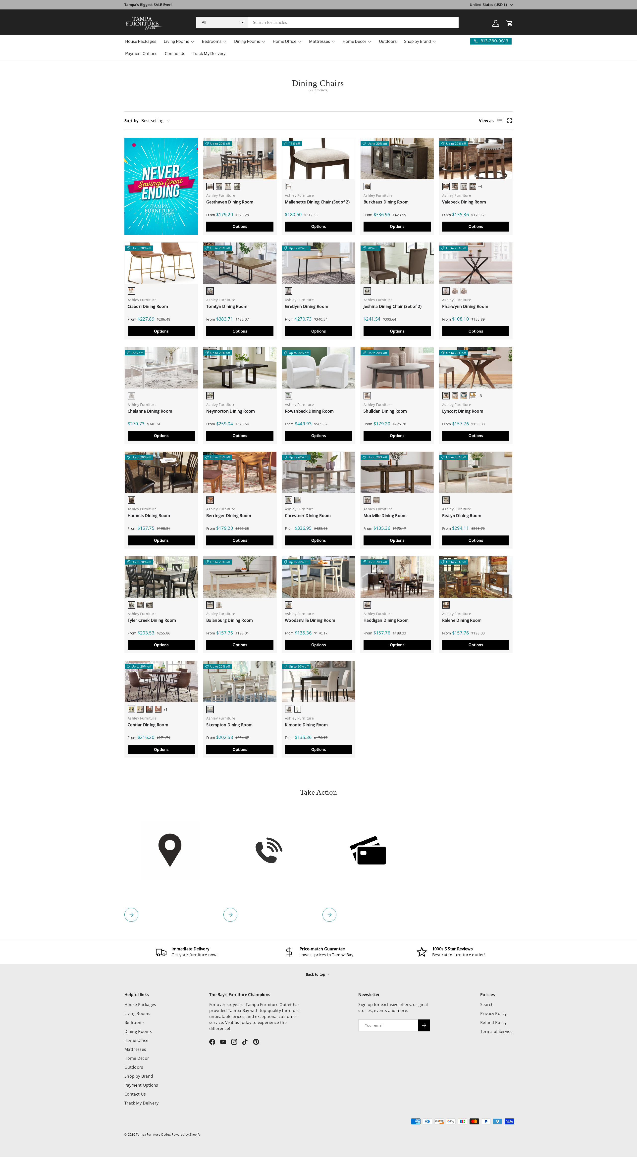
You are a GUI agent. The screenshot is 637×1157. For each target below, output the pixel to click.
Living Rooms (176, 41)
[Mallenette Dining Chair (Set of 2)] (318, 158)
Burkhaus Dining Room (386, 202)
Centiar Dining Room (148, 724)
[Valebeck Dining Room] (475, 158)
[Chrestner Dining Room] (318, 472)
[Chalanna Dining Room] (161, 367)
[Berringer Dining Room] (239, 472)
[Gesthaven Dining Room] (239, 158)
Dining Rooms (247, 41)
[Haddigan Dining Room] (397, 577)
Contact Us (175, 53)
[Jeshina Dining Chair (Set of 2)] (397, 263)
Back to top (316, 974)
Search (487, 1004)
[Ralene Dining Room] (475, 577)
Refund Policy (493, 1022)
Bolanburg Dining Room (229, 620)
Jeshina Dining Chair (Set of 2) (393, 306)
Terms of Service (496, 1031)
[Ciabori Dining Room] (161, 263)
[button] (509, 23)
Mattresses (319, 41)
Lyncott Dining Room (462, 411)
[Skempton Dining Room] (239, 681)
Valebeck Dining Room (464, 202)
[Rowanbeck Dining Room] (318, 367)
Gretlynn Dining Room (306, 306)
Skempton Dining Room (229, 724)
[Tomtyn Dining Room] (239, 263)
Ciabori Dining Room (148, 306)
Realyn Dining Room (461, 515)
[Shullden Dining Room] (397, 367)
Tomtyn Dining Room (227, 306)
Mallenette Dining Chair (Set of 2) (317, 202)
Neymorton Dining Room (230, 411)
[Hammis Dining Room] (161, 472)
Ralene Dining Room (462, 620)
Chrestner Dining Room (308, 515)
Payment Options (141, 53)
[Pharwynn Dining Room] (475, 263)
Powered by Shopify (186, 1134)
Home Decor (354, 41)
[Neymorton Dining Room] (239, 367)
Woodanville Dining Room (310, 620)
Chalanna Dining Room (150, 411)
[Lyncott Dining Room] (475, 367)
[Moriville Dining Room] (397, 472)
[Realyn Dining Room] (475, 472)
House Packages (140, 41)
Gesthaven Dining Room (230, 202)
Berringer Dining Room (228, 515)
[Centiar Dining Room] (161, 681)
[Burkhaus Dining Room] (397, 158)
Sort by (131, 120)
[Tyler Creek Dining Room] (161, 577)
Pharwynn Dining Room (465, 306)
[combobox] (327, 22)
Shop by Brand (417, 41)
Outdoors (388, 41)
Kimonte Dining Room (306, 724)
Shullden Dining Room (385, 411)
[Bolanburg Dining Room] (239, 577)
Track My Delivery (209, 53)
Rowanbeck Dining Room (309, 411)
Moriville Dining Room (385, 515)
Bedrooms (211, 41)
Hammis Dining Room (149, 515)
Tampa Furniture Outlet (153, 1134)
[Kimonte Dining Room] (318, 681)
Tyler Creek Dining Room (152, 620)
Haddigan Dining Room (386, 620)
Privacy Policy (493, 1013)
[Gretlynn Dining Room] (318, 263)
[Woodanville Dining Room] (318, 577)
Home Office (284, 41)
